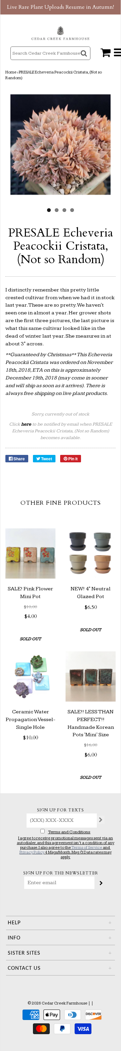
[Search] (84, 59)
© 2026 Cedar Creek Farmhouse (57, 1003)
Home (10, 72)
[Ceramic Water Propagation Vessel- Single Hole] (30, 676)
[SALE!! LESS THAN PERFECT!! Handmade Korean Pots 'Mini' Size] (91, 676)
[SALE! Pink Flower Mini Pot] (30, 553)
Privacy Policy (31, 852)
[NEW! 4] (91, 553)
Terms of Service (86, 847)
